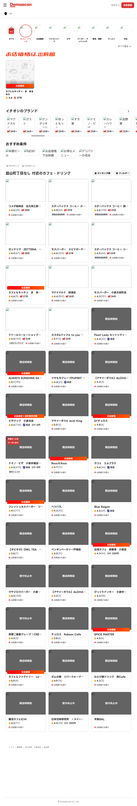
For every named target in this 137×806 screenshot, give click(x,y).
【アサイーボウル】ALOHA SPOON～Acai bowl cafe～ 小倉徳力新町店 (112, 381)
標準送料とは (14, 165)
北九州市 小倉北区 (33, 747)
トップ (11, 747)
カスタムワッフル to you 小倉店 (67, 336)
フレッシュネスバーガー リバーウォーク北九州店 (26, 508)
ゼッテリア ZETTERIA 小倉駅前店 (25, 251)
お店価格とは (29, 165)
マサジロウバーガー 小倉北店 (24, 593)
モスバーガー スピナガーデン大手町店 (68, 251)
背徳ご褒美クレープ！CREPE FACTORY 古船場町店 (25, 636)
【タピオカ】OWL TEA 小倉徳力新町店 (25, 551)
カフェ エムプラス (105, 463)
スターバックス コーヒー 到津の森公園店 (111, 208)
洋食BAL (99, 719)
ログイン (115, 5)
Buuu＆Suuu (59, 463)
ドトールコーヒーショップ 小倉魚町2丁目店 (25, 336)
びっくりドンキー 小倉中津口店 (110, 593)
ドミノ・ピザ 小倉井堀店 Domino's (25, 465)
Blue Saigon (102, 507)
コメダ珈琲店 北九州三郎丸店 (25, 208)
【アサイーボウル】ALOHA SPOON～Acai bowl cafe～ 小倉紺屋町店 (69, 595)
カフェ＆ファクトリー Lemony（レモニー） (25, 678)
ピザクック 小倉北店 (21, 421)
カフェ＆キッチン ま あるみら (25, 294)
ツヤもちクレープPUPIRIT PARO (68, 380)
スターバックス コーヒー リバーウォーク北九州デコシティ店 (111, 252)
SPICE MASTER (104, 634)
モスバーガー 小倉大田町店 (110, 292)
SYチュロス (101, 421)
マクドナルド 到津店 (63, 292)
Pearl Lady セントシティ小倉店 (110, 336)
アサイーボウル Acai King (66, 421)
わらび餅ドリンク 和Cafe (110, 677)
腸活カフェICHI (18, 719)
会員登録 (127, 5)
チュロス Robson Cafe (66, 634)
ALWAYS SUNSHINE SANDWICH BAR (25, 380)
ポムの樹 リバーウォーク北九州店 (67, 678)
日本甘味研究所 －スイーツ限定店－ (67, 721)
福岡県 (19, 747)
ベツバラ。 (57, 507)
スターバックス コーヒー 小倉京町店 (68, 208)
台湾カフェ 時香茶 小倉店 (110, 549)
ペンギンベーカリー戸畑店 (66, 549)
